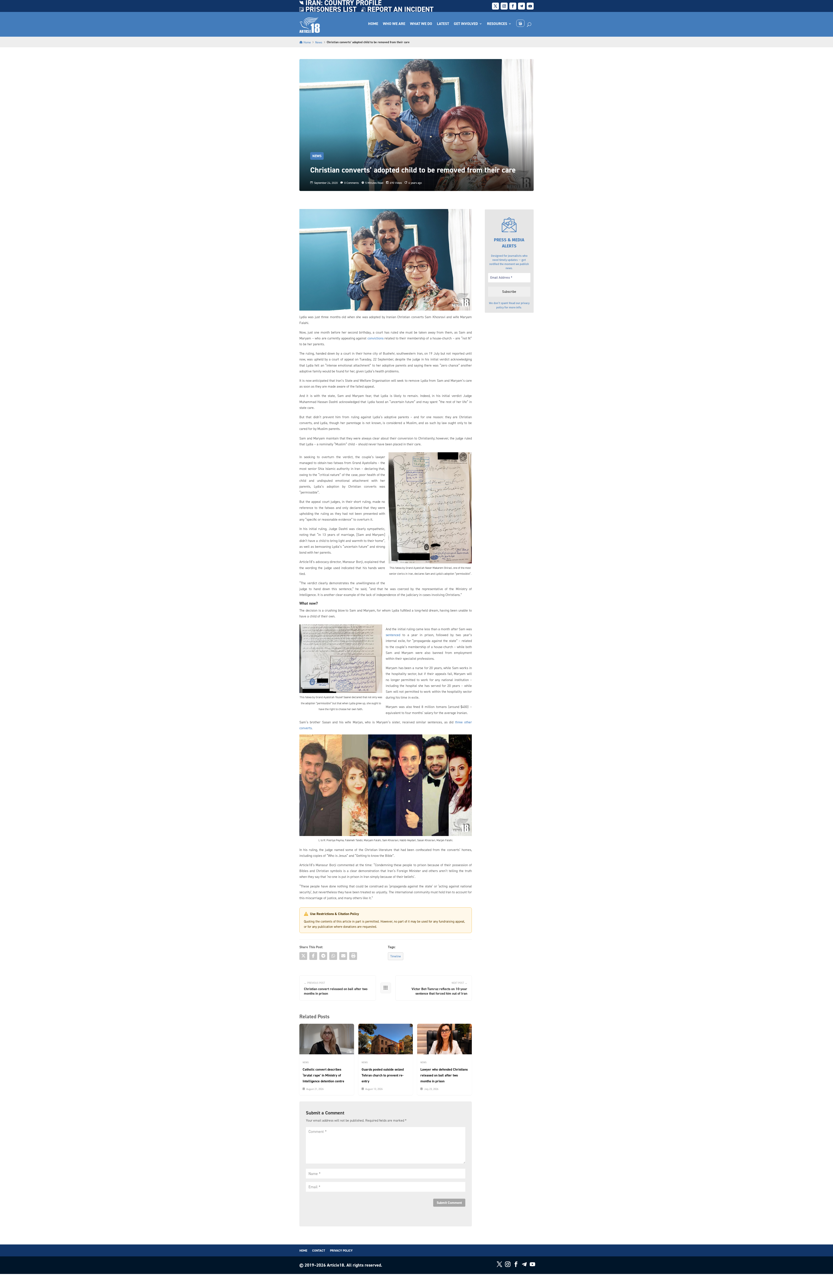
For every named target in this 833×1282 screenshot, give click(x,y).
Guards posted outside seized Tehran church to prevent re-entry (383, 1075)
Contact (318, 1250)
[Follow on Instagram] (504, 6)
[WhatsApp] (333, 956)
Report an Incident (400, 10)
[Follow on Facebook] (512, 6)
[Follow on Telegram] (521, 6)
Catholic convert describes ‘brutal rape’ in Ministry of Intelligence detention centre (323, 1075)
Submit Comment (449, 1202)
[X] (303, 956)
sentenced (393, 635)
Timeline (395, 956)
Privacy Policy (341, 1250)
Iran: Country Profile (343, 3)
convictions (375, 338)
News (318, 42)
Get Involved (466, 24)
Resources (497, 24)
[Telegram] (323, 956)
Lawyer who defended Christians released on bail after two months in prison (444, 1075)
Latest (443, 24)
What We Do (421, 24)
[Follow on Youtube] (530, 6)
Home (373, 24)
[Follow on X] (495, 6)
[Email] (343, 956)
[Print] (353, 956)
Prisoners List (330, 10)
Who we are (394, 24)
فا (520, 23)
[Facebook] (313, 956)
